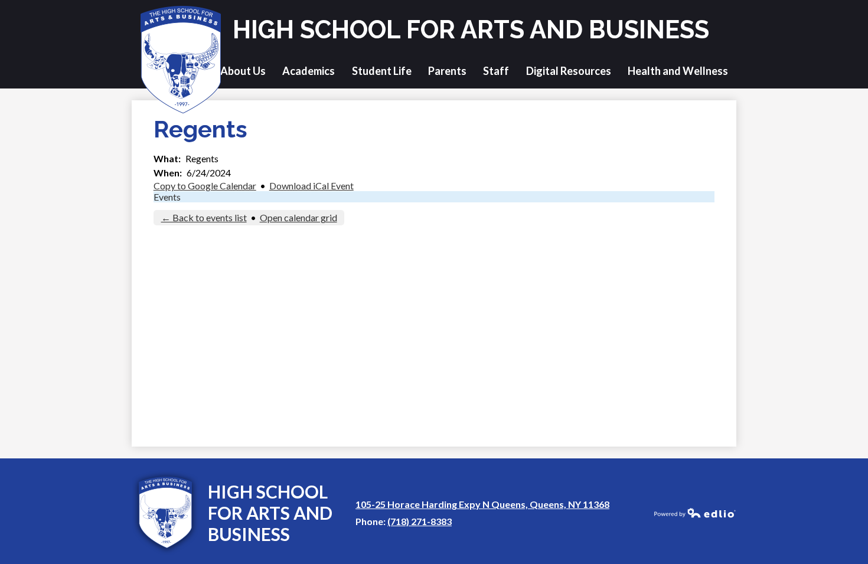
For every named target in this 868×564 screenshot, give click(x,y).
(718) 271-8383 (419, 521)
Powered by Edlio (695, 513)
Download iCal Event (311, 185)
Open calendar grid (298, 217)
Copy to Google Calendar (205, 185)
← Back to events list (204, 217)
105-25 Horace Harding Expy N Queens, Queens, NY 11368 (482, 504)
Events (167, 196)
